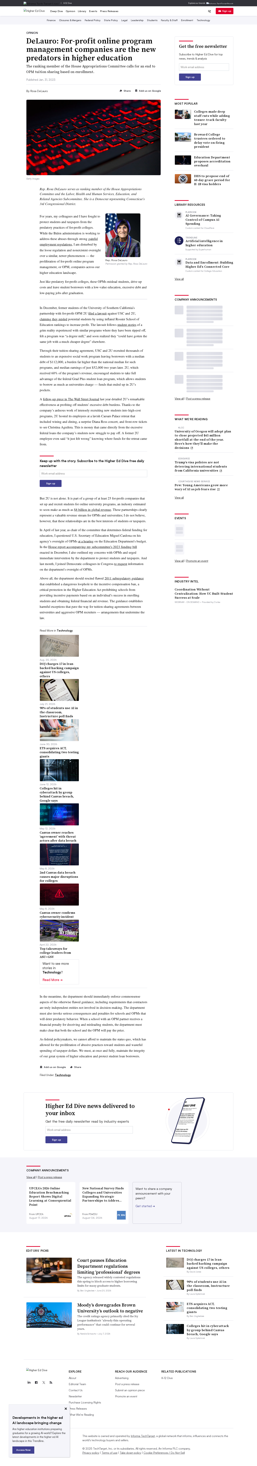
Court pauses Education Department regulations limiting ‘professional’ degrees (108, 1266)
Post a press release (198, 398)
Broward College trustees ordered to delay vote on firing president (209, 140)
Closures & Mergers (70, 20)
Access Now (23, 1449)
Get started (145, 1206)
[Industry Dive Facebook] (36, 1382)
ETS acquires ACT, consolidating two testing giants (207, 1308)
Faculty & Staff (169, 20)
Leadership (137, 20)
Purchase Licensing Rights (85, 1402)
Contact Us (76, 1390)
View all (179, 279)
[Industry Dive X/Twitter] (43, 1382)
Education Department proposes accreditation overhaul (212, 161)
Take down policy (130, 1452)
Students (152, 20)
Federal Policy (93, 20)
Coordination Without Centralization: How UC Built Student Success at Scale (204, 593)
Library (82, 11)
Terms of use (109, 1452)
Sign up (226, 10)
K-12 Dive (67, 3)
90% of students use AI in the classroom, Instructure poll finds (208, 1285)
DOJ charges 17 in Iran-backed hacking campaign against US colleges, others (208, 1263)
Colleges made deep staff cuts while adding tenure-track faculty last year (212, 118)
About (72, 1378)
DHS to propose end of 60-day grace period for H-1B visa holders (212, 180)
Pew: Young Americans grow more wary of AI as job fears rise (201, 487)
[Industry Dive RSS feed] (51, 1382)
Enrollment (187, 20)
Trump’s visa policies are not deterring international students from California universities (201, 466)
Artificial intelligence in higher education (204, 243)
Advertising (121, 1378)
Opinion (70, 11)
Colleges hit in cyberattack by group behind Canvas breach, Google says (208, 1330)
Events (93, 11)
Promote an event (197, 561)
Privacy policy (90, 1452)
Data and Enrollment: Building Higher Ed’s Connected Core (209, 264)
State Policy (111, 20)
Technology (203, 20)
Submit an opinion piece (130, 1390)
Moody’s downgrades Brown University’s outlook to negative (110, 1308)
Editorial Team (77, 1384)
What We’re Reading (81, 1414)
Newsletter (75, 1396)
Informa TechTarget (143, 1436)
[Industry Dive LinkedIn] (29, 1382)
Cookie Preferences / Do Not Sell (164, 1452)
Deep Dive (56, 11)
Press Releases (109, 11)
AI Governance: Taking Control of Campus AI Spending (203, 219)
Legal (124, 20)
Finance (51, 20)
